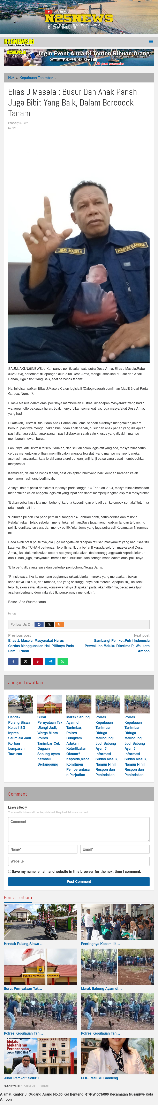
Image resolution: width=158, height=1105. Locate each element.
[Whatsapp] (63, 661)
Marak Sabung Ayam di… (101, 988)
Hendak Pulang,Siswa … (24, 943)
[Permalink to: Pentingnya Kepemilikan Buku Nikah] (117, 922)
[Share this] (13, 661)
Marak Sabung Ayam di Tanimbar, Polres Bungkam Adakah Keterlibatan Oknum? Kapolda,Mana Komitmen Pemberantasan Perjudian (78, 745)
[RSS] (59, 624)
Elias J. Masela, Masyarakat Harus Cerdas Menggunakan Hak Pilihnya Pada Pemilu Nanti (41, 643)
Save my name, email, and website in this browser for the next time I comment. (76, 871)
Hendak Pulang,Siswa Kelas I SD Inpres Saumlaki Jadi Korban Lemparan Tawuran (19, 735)
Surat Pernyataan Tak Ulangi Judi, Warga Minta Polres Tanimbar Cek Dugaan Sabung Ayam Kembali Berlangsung (49, 740)
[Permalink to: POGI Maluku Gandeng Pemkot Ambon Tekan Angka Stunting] (117, 1056)
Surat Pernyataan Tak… (23, 988)
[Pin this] (38, 661)
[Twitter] (49, 624)
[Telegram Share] (50, 661)
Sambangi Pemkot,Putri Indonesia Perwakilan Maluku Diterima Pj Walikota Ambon (117, 643)
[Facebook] (39, 624)
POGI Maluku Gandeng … (101, 1077)
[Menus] (151, 42)
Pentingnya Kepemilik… (100, 943)
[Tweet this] (26, 661)
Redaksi (44, 1086)
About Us (29, 1086)
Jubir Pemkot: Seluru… (23, 1077)
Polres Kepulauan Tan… (23, 1033)
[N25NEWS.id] (19, 41)
